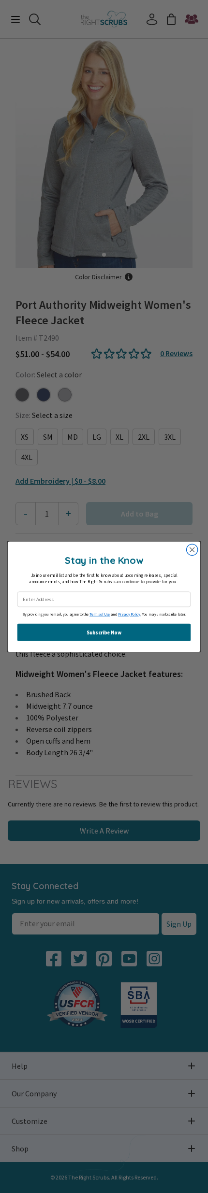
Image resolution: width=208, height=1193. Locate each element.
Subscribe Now (104, 632)
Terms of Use (99, 614)
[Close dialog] (192, 549)
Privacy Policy (129, 614)
